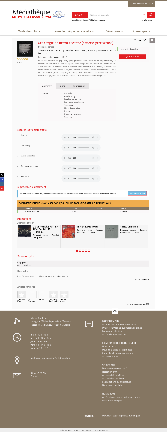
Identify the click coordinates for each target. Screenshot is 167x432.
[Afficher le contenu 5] (89, 251)
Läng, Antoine (88, 50)
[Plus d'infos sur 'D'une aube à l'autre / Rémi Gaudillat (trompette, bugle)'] (24, 231)
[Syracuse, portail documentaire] (39, 13)
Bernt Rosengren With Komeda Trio (32, 301)
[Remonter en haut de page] (115, 311)
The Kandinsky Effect (21, 300)
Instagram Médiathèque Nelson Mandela (51, 321)
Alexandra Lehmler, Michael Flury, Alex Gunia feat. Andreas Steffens (64, 303)
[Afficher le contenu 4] (86, 251)
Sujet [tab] (62, 86)
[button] (29, 31)
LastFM (146, 304)
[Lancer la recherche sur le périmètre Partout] (151, 15)
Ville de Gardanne (39, 318)
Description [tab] (79, 86)
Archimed (71, 430)
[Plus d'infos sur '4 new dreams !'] (112, 231)
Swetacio (41, 299)
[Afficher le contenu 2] (80, 251)
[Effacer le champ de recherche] (144, 15)
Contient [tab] (47, 86)
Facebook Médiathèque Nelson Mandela (50, 324)
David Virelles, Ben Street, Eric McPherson (53, 301)
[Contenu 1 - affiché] (77, 251)
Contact (34, 376)
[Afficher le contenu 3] (83, 251)
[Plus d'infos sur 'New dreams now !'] (68, 231)
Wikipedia (145, 279)
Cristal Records (53, 57)
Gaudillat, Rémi (72, 50)
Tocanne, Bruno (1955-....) (50, 50)
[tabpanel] (77, 105)
